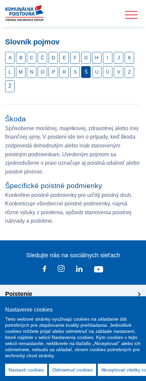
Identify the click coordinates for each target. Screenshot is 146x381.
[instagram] (61, 270)
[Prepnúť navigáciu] (131, 15)
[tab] (73, 294)
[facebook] (44, 270)
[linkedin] (79, 270)
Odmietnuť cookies (72, 370)
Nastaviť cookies (26, 370)
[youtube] (98, 270)
